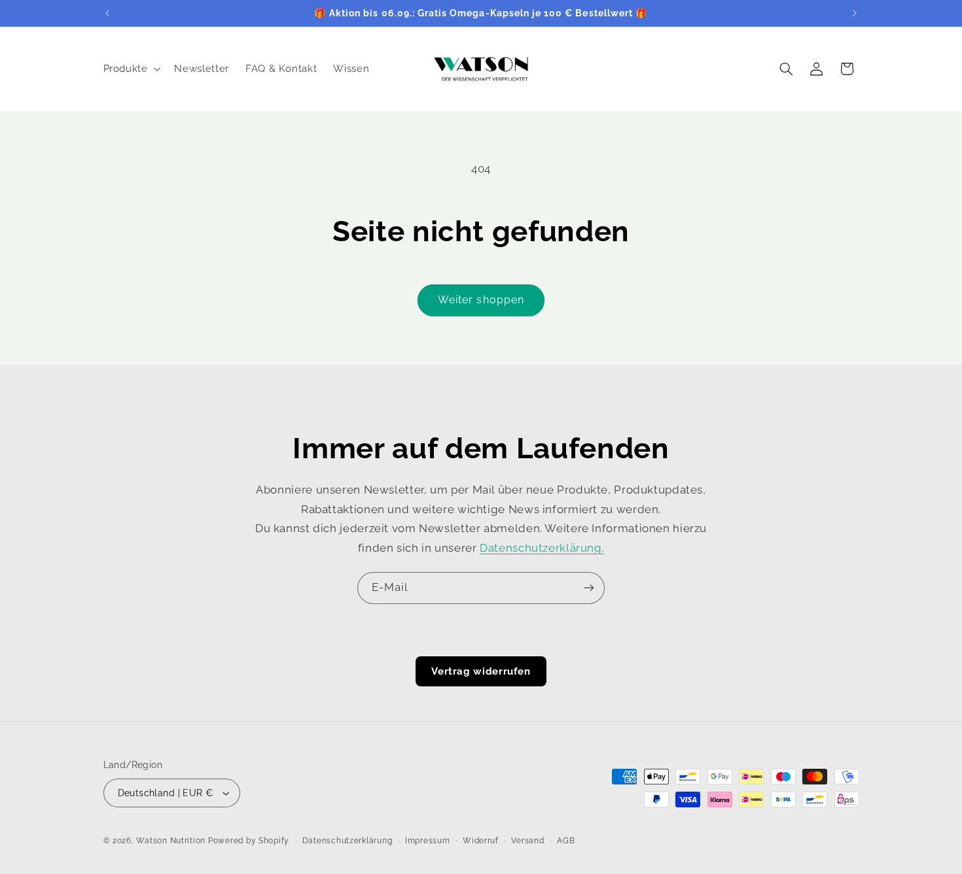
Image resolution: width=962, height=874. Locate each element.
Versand (527, 840)
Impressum (427, 840)
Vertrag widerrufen (480, 671)
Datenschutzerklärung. (542, 547)
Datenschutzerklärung (347, 840)
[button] (130, 68)
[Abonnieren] (589, 588)
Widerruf (481, 840)
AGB (566, 840)
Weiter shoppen (481, 300)
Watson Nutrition (170, 840)
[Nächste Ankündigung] (854, 13)
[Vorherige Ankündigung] (107, 13)
